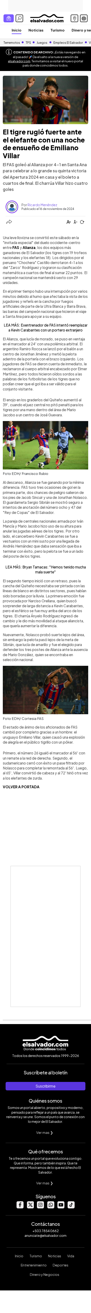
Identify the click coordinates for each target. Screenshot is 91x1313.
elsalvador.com (19, 61)
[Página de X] (30, 1207)
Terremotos (12, 42)
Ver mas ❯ (44, 1132)
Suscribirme (45, 1086)
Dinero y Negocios (44, 1274)
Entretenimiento (34, 1265)
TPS (28, 42)
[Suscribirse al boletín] (9, 18)
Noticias (35, 30)
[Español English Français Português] (84, 18)
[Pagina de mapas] (74, 18)
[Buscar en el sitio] (19, 18)
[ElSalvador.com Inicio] (46, 18)
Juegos (42, 42)
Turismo (57, 30)
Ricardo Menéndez (42, 205)
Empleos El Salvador (68, 42)
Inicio (16, 30)
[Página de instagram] (40, 1207)
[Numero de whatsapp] (50, 1207)
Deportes (60, 1265)
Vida (70, 1256)
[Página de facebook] (20, 1207)
